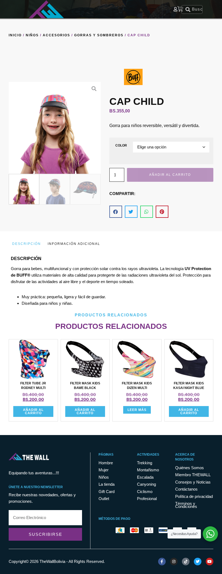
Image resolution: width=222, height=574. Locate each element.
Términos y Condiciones (186, 505)
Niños (32, 35)
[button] (11, 128)
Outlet (104, 498)
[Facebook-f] (162, 561)
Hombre (106, 463)
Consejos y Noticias (193, 482)
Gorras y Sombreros (98, 35)
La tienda (107, 484)
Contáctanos (186, 489)
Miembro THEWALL (193, 475)
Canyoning (146, 484)
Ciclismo (144, 491)
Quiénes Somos (189, 467)
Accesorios (56, 35)
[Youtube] (209, 561)
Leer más (137, 410)
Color (121, 145)
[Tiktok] (186, 561)
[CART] (180, 9)
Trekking (144, 463)
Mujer (104, 470)
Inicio (15, 35)
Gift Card (107, 491)
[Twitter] (197, 561)
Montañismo (148, 470)
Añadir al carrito (170, 175)
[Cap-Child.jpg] (55, 128)
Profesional (147, 498)
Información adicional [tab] (74, 244)
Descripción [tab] (26, 244)
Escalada (145, 477)
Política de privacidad (194, 496)
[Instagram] (174, 561)
